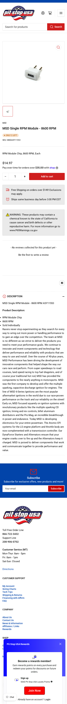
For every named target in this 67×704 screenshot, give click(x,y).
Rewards (6, 629)
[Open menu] (61, 13)
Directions (8, 569)
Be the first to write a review (33, 254)
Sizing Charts (9, 589)
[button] (33, 254)
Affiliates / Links (10, 626)
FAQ (4, 601)
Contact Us (8, 620)
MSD (4, 123)
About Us (7, 617)
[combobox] (33, 26)
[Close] (60, 644)
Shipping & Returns (12, 595)
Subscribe (56, 488)
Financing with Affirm (13, 598)
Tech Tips (7, 592)
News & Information (12, 623)
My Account (8, 586)
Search (58, 26)
